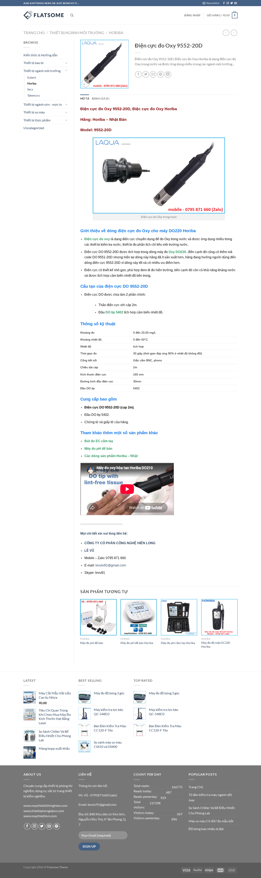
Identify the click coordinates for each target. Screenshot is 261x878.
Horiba (116, 32)
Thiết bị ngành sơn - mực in (42, 104)
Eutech (31, 77)
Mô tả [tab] (84, 98)
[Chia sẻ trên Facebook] (138, 74)
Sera (30, 89)
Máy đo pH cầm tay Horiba (178, 643)
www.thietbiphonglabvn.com (43, 811)
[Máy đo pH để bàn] (98, 617)
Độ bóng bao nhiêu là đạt (206, 829)
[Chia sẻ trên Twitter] (145, 74)
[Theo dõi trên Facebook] (224, 3)
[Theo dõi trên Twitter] (231, 3)
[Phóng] (86, 83)
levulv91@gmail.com (110, 565)
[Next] (237, 628)
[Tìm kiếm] (71, 15)
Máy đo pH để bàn (91, 643)
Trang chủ (34, 32)
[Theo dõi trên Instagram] (228, 3)
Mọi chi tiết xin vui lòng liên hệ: (104, 533)
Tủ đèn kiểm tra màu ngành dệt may (210, 797)
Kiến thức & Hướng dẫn (40, 55)
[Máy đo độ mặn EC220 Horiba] (219, 617)
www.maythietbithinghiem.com (45, 805)
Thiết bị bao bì (33, 63)
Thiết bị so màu (34, 112)
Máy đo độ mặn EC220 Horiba (215, 644)
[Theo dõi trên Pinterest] (56, 826)
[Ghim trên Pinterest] (160, 74)
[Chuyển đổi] (66, 62)
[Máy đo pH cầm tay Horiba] (179, 617)
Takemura (33, 95)
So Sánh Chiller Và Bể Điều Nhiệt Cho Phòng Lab (212, 810)
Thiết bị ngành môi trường (77, 32)
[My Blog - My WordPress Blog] (43, 15)
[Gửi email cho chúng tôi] (235, 3)
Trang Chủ (196, 787)
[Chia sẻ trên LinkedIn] (168, 74)
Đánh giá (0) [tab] (100, 98)
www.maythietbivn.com (40, 816)
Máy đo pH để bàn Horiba (137, 643)
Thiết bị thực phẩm (36, 120)
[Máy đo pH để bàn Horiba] (139, 617)
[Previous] (80, 628)
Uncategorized (33, 128)
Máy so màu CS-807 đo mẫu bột (211, 821)
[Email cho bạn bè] (153, 74)
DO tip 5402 (114, 312)
